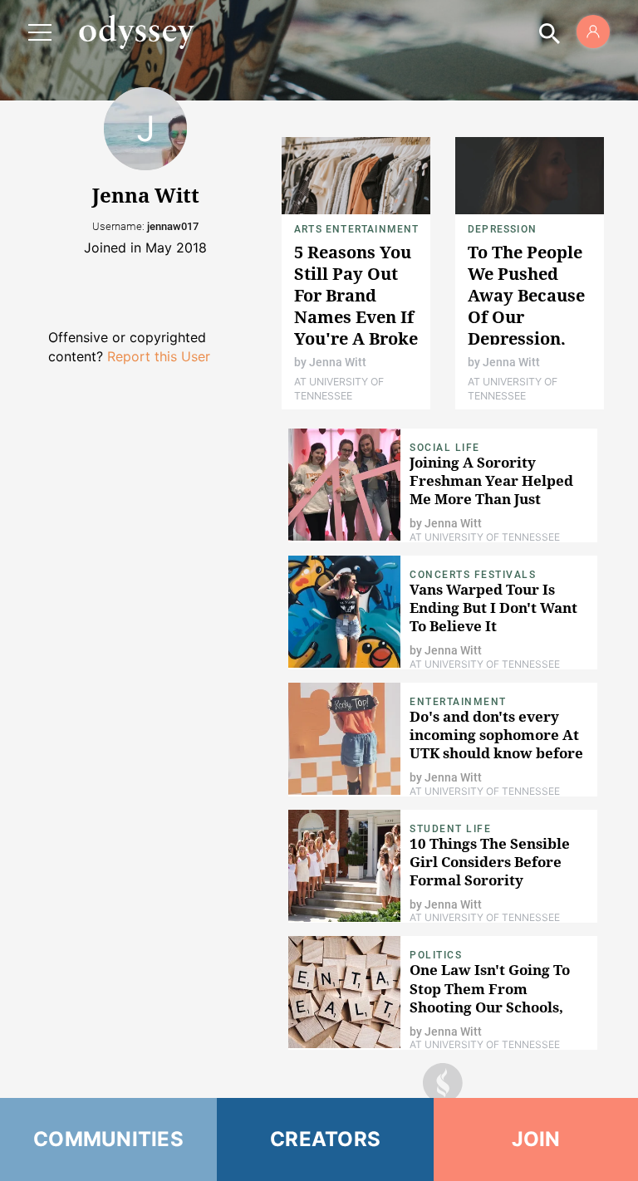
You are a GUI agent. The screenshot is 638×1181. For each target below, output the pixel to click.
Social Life (445, 447)
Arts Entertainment (357, 229)
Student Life (450, 829)
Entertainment (458, 702)
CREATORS (325, 1139)
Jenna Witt (337, 362)
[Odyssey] (136, 31)
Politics (436, 955)
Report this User (158, 356)
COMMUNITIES (108, 1139)
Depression (502, 229)
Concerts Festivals (473, 575)
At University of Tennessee (339, 388)
